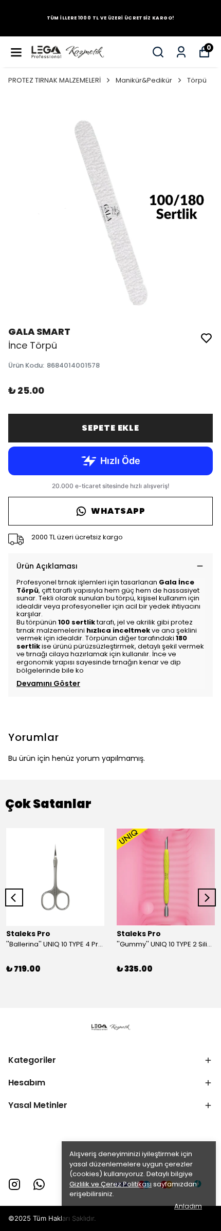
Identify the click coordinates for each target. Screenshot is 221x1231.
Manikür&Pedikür (144, 80)
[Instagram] (14, 1184)
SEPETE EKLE (110, 428)
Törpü (197, 80)
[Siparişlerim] (181, 52)
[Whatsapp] (39, 1184)
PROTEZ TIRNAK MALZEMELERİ (54, 80)
